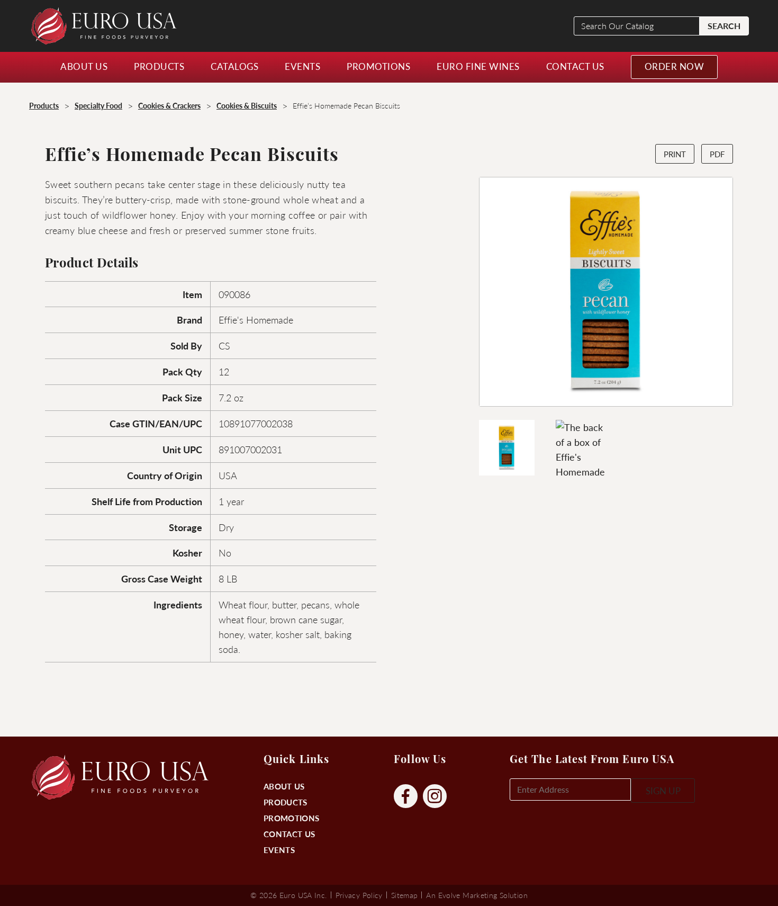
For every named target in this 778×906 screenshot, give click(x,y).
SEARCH (724, 26)
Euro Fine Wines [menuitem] (478, 66)
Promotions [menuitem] (378, 66)
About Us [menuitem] (83, 66)
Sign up (663, 790)
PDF (717, 153)
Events (279, 849)
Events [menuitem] (302, 66)
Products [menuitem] (159, 66)
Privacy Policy (359, 895)
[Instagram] (435, 796)
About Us (284, 786)
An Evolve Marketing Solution (476, 895)
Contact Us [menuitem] (575, 66)
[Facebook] (406, 796)
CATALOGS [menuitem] (234, 66)
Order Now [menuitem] (674, 66)
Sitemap (404, 895)
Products (285, 802)
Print (675, 153)
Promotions (291, 817)
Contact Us (289, 833)
